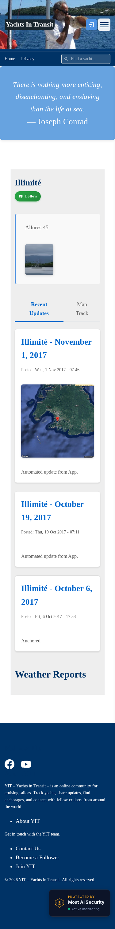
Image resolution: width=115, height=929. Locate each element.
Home (10, 58)
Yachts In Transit (29, 24)
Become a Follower (37, 857)
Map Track (82, 308)
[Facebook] (10, 764)
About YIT (28, 821)
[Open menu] (104, 25)
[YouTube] (27, 764)
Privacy (27, 58)
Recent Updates (39, 308)
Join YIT (25, 866)
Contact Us (28, 848)
